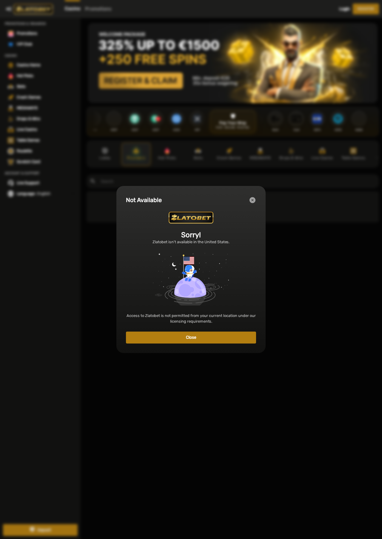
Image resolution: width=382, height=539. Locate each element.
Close (191, 337)
